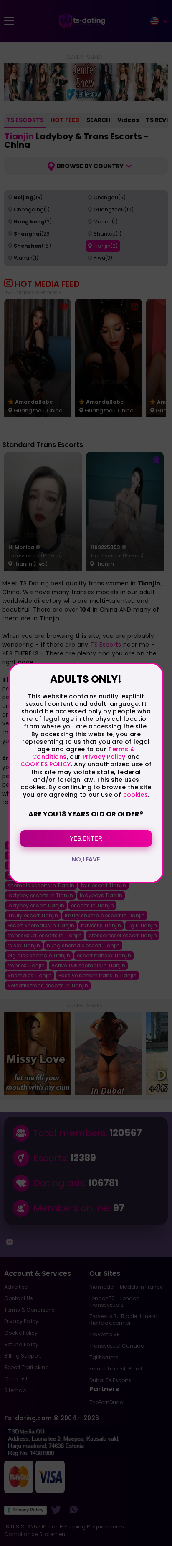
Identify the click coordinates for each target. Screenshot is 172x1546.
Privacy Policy (103, 757)
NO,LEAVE (86, 859)
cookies (135, 795)
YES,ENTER (86, 838)
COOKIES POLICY (45, 764)
